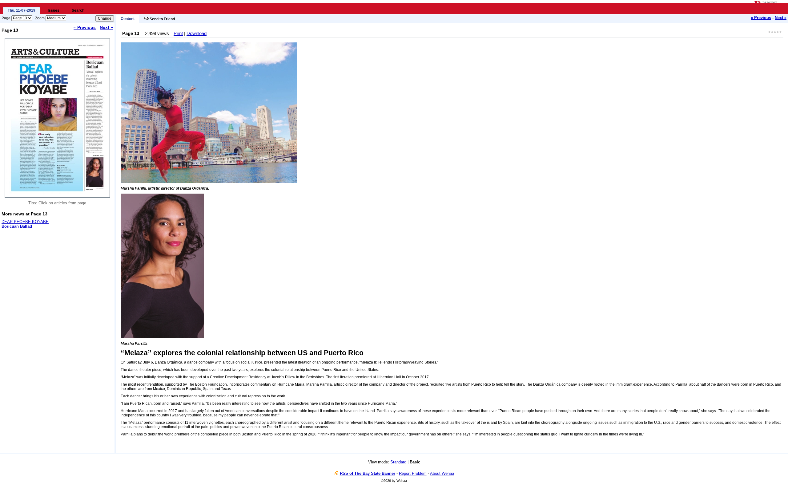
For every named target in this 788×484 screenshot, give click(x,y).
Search (78, 10)
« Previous (761, 17)
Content (128, 19)
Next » (780, 17)
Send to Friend (162, 19)
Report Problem (413, 473)
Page (6, 18)
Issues (53, 10)
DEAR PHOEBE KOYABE (25, 221)
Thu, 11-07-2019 (21, 10)
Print (178, 33)
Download (197, 33)
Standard (398, 462)
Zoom (40, 18)
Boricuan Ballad (17, 226)
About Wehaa (442, 473)
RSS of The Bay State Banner (367, 473)
